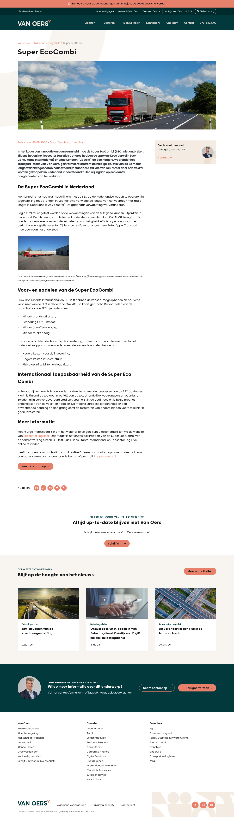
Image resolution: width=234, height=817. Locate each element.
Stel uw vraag (207, 11)
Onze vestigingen (105, 11)
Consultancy (94, 747)
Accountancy (95, 728)
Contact (189, 23)
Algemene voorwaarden (71, 805)
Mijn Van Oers (175, 11)
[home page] (34, 803)
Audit (90, 733)
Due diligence (95, 761)
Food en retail (158, 742)
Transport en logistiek (162, 756)
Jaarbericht (128, 805)
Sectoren (109, 23)
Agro (152, 728)
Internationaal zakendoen (102, 765)
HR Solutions (94, 779)
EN (190, 11)
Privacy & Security (103, 805)
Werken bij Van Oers (128, 11)
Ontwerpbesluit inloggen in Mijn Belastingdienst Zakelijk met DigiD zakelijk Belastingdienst (115, 633)
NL (186, 11)
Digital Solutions (96, 756)
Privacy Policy (68, 811)
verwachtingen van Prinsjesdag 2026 (119, 3)
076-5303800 (208, 23)
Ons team (172, 23)
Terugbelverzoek (197, 688)
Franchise (155, 747)
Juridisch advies (96, 775)
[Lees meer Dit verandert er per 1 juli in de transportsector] (185, 603)
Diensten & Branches (28, 11)
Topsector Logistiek (36, 436)
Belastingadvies (96, 737)
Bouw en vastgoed (161, 733)
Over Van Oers (150, 11)
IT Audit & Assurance (99, 770)
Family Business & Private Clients (169, 737)
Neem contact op (33, 466)
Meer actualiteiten (200, 571)
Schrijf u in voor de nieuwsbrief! (36, 761)
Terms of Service (85, 811)
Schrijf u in (115, 544)
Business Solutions (98, 742)
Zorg (152, 761)
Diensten (90, 23)
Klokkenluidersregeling (31, 737)
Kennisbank (153, 23)
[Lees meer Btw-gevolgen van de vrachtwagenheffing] (48, 603)
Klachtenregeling (28, 733)
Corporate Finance (98, 751)
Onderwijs (155, 751)
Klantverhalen (131, 23)
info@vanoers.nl (105, 456)
